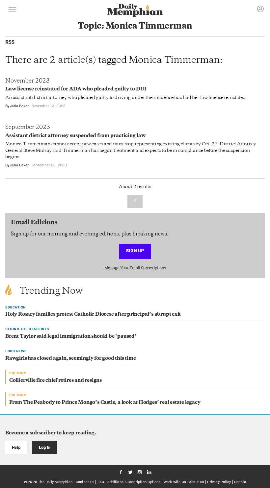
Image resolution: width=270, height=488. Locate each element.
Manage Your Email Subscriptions (135, 267)
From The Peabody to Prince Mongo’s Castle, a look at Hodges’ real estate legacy (104, 402)
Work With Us (175, 482)
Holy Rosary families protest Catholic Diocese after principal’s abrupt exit (93, 314)
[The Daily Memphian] (135, 11)
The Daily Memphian (55, 482)
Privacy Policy (219, 482)
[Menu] (12, 10)
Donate (240, 482)
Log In (44, 447)
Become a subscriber (30, 433)
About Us (196, 482)
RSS (9, 42)
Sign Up (135, 250)
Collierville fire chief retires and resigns (55, 380)
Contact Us (85, 482)
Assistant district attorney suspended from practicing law (75, 136)
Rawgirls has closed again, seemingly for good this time (70, 358)
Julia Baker (19, 106)
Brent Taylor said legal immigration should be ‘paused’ (71, 336)
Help (16, 447)
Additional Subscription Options (133, 482)
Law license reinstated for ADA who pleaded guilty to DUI (75, 89)
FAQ (100, 482)
